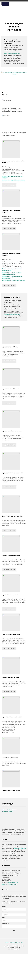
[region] (14, 11)
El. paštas (5, 912)
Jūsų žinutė (5, 923)
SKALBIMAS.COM (8, 946)
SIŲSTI (14, 930)
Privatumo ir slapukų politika (9, 884)
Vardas (4, 906)
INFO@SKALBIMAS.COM (14, 949)
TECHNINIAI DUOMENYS (9, 185)
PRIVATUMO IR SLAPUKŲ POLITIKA (14, 942)
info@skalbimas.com (12, 882)
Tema (3, 917)
